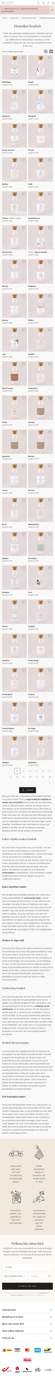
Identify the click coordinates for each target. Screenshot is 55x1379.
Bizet (4, 524)
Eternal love (7, 252)
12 (43, 777)
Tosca (4, 490)
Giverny (31, 694)
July (4, 354)
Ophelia (5, 558)
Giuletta (31, 626)
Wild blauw (6, 82)
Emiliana (5, 592)
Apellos (31, 354)
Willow (31, 320)
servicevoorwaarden (16, 1295)
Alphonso (6, 116)
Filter (29, 790)
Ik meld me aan (27, 1286)
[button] (52, 10)
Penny (30, 82)
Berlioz (5, 184)
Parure (31, 150)
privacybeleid (42, 1293)
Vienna (5, 218)
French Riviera (8, 728)
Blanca (5, 320)
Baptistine (32, 762)
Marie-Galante (41, 252)
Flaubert (5, 762)
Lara (30, 592)
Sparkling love (34, 218)
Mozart (31, 456)
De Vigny (31, 728)
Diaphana (32, 286)
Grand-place (7, 694)
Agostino (6, 456)
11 (37, 777)
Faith (30, 184)
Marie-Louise (7, 388)
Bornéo (5, 286)
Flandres (5, 660)
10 (30, 777)
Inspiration (32, 388)
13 (50, 777)
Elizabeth (32, 116)
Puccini (31, 490)
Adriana (31, 422)
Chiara (5, 626)
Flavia (4, 422)
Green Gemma (8, 150)
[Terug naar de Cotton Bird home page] (10, 4)
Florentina (32, 558)
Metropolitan (33, 524)
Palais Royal (33, 660)
